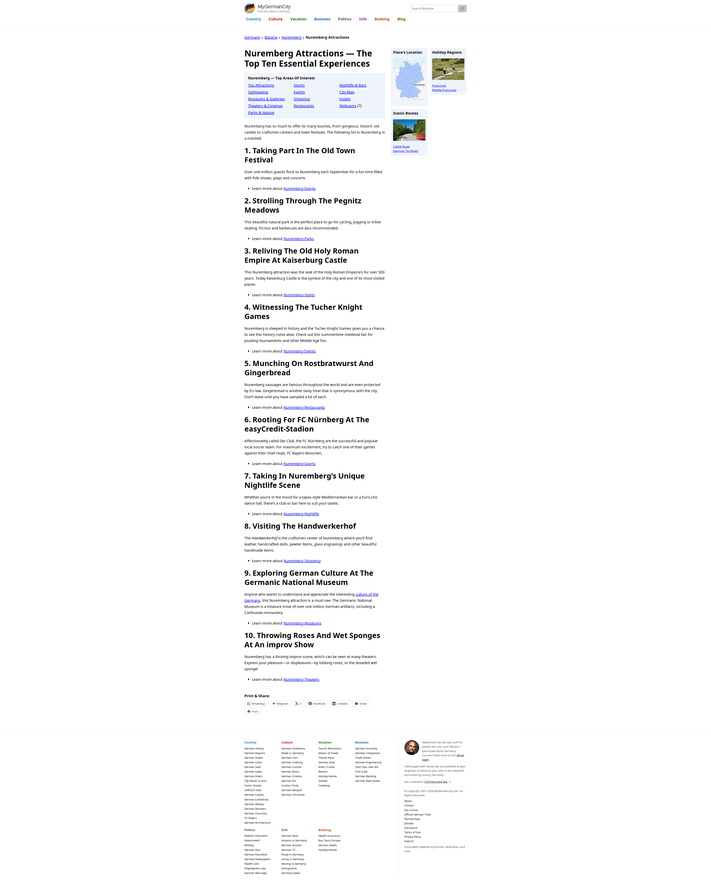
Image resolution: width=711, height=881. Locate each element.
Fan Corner (411, 810)
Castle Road (401, 147)
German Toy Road (405, 151)
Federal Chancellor (256, 836)
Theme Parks (326, 757)
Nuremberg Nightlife (301, 513)
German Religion (291, 790)
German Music (290, 771)
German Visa (252, 850)
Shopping (302, 98)
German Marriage (255, 873)
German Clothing (292, 762)
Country (250, 742)
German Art (288, 781)
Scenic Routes (253, 785)
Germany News (290, 873)
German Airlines (291, 845)
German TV (288, 850)
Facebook (319, 703)
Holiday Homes (327, 776)
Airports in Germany (294, 840)
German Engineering (368, 762)
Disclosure (410, 828)
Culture (287, 742)
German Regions (254, 753)
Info (284, 830)
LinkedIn (342, 703)
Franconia (439, 86)
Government (252, 840)
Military (249, 845)
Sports (299, 85)
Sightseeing (258, 92)
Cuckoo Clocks (290, 785)
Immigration (289, 868)
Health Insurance (329, 836)
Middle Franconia (444, 90)
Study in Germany (292, 854)
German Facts (289, 836)
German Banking (365, 776)
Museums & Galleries (266, 98)
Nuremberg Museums (302, 623)
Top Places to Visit (255, 781)
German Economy (366, 748)
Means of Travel (328, 753)
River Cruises (326, 767)
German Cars (289, 757)
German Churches (255, 813)
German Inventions (293, 748)
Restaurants (304, 105)
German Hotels (327, 845)
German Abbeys (254, 804)
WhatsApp (258, 703)
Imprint (409, 841)
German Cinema (291, 776)
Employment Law (255, 868)
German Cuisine (291, 767)
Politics (249, 830)
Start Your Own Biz (366, 767)
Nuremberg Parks (298, 238)
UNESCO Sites (253, 790)
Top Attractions (261, 85)
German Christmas (293, 794)
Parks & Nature (261, 112)
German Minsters (255, 808)
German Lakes (253, 771)
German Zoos (326, 762)
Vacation (325, 742)
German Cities (253, 762)
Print (255, 711)
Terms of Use (412, 832)
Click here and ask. (436, 781)
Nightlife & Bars (352, 85)
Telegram (282, 703)
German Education (256, 854)
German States (253, 757)
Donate (408, 823)
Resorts (323, 771)
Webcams (347, 105)
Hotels (345, 98)
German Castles (254, 794)
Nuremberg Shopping (302, 560)
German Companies (367, 753)
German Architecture (257, 822)
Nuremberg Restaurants (304, 407)
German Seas (252, 767)
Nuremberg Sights (299, 294)
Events (299, 92)
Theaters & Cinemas (265, 105)
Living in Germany (292, 859)
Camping (324, 785)
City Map (346, 92)
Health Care (251, 863)
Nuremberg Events (299, 188)
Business (361, 742)
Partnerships (412, 819)
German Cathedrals (256, 799)
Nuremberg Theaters (301, 679)
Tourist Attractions (329, 748)
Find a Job (361, 771)
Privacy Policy (412, 836)
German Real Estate (367, 781)
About (408, 801)
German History (254, 748)
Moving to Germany (293, 863)
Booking (324, 830)
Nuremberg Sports (299, 463)
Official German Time (417, 814)
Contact (409, 805)
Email (363, 703)
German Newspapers (257, 859)
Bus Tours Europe (329, 840)
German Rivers (253, 776)
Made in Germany (292, 753)
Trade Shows (363, 757)
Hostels (323, 781)
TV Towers (250, 818)
